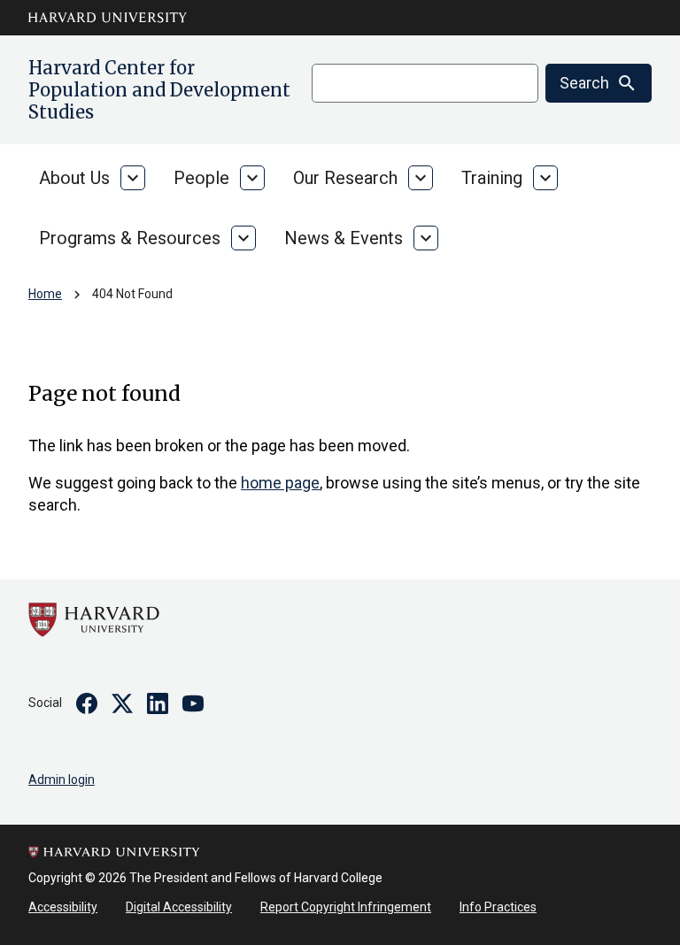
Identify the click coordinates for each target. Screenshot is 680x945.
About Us (74, 177)
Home (45, 294)
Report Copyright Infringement (345, 907)
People (201, 177)
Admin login (61, 779)
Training (491, 177)
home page (280, 482)
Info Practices (498, 907)
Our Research (345, 177)
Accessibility (62, 907)
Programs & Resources (129, 238)
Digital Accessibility (179, 907)
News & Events (343, 238)
